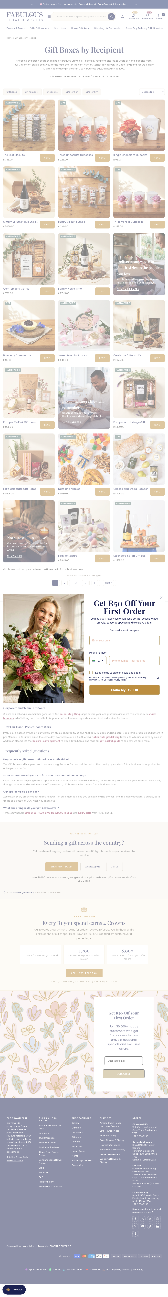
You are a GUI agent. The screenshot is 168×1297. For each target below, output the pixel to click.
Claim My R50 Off (124, 689)
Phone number (97, 652)
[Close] (161, 598)
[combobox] (97, 660)
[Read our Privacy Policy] (158, 678)
